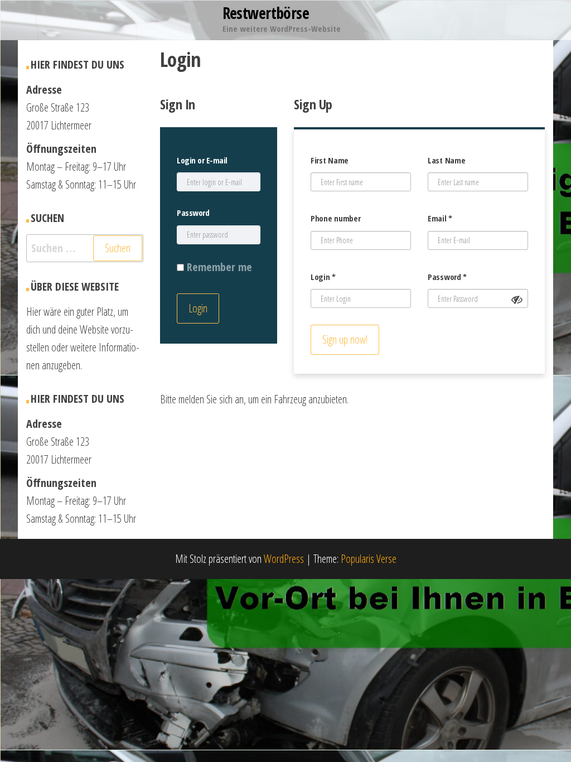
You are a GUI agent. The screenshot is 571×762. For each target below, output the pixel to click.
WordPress (284, 558)
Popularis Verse (368, 558)
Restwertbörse (265, 12)
